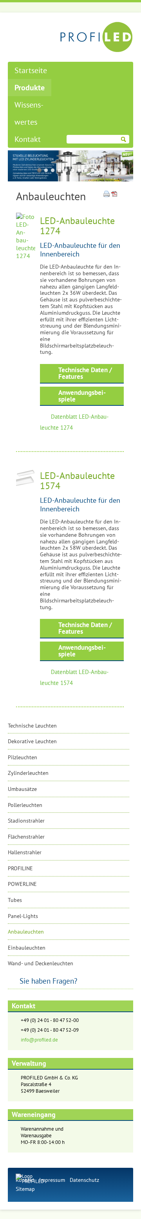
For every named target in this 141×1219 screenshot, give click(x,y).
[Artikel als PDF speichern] (114, 195)
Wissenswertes (28, 113)
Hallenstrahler (25, 852)
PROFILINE (20, 868)
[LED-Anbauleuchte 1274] (25, 256)
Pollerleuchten (25, 805)
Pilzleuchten (22, 757)
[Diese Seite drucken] (106, 195)
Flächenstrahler (26, 836)
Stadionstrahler (26, 820)
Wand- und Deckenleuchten (40, 963)
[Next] (119, 170)
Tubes (15, 900)
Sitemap (25, 1188)
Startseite (30, 70)
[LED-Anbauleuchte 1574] (25, 485)
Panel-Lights (23, 916)
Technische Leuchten (32, 725)
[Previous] (106, 170)
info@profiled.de (39, 1039)
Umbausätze (22, 789)
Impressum (52, 1179)
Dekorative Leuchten (32, 741)
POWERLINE (22, 884)
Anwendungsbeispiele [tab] (82, 395)
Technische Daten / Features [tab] (85, 373)
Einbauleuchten (26, 947)
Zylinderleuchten (28, 773)
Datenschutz (84, 1179)
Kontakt (27, 139)
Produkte (29, 87)
